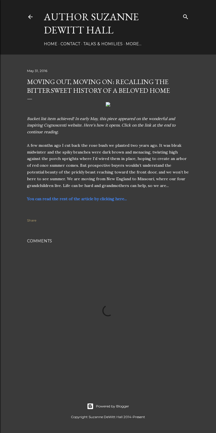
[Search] (185, 15)
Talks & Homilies (103, 43)
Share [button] (31, 220)
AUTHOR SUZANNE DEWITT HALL (91, 23)
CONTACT (70, 43)
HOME (50, 43)
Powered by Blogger (112, 406)
